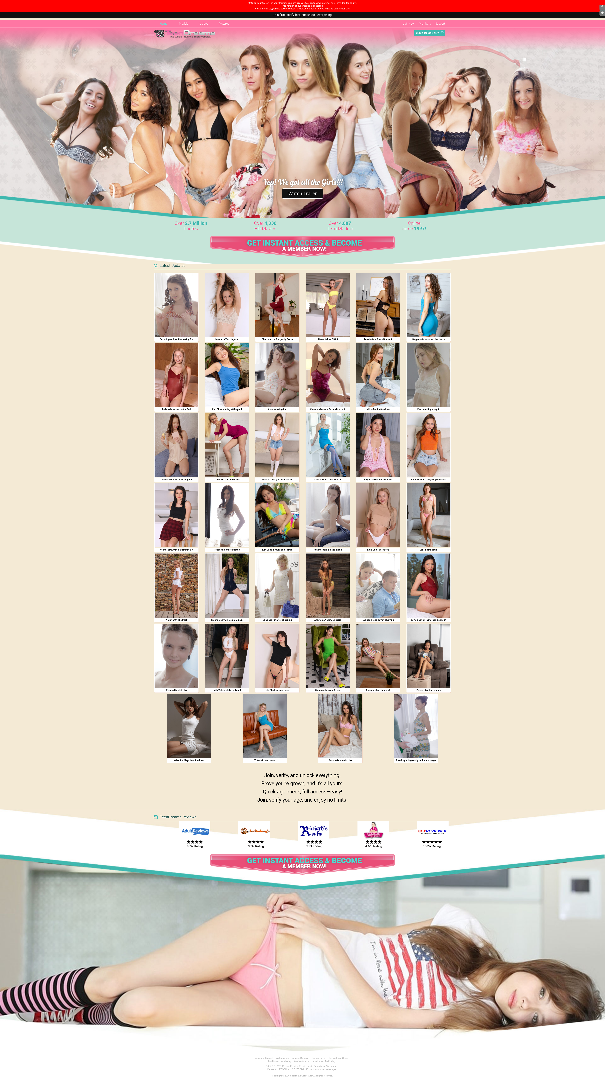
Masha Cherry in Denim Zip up (226, 620)
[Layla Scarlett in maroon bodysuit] (428, 586)
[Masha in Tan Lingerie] (227, 305)
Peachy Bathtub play (176, 690)
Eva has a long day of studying (378, 620)
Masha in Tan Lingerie (226, 339)
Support (440, 23)
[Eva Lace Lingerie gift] (428, 375)
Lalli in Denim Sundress (378, 409)
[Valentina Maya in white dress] (189, 726)
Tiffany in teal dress (264, 760)
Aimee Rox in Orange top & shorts (428, 479)
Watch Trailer (302, 193)
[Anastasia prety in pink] (340, 726)
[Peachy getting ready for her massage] (416, 726)
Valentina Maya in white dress (189, 760)
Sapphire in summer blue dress (428, 339)
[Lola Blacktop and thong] (277, 656)
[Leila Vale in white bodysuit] (227, 656)
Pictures (224, 23)
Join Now (409, 23)
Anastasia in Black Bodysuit (378, 339)
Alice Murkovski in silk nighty (176, 479)
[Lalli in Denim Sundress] (378, 375)
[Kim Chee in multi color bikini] (277, 515)
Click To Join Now (427, 32)
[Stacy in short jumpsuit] (378, 656)
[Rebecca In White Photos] (227, 515)
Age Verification (301, 1061)
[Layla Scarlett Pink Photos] (378, 445)
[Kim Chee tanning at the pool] (227, 375)
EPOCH (283, 1069)
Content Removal (300, 1058)
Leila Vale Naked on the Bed (176, 409)
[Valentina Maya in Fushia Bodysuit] (328, 375)
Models (183, 23)
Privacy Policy (319, 1058)
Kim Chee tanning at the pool (227, 409)
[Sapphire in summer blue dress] (428, 305)
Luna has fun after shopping (277, 620)
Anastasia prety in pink (340, 760)
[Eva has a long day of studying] (378, 586)
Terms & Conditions (338, 1058)
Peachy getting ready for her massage (416, 760)
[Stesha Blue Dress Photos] (328, 445)
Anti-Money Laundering (279, 1061)
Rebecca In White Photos (227, 549)
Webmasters (282, 1058)
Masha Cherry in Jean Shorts (277, 479)
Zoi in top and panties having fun (176, 339)
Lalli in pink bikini (429, 549)
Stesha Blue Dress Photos (327, 479)
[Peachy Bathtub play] (176, 656)
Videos (204, 23)
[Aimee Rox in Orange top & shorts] (428, 445)
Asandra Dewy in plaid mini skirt (176, 549)
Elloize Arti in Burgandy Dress (277, 339)
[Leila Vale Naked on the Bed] (176, 375)
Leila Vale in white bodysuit (227, 690)
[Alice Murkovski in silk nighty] (176, 445)
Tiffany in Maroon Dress (227, 479)
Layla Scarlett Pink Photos (378, 479)
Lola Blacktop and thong (277, 690)
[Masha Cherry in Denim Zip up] (227, 586)
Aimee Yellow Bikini (328, 339)
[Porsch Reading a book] (428, 656)
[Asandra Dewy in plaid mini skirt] (176, 515)
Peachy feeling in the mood (328, 549)
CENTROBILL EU (300, 1069)
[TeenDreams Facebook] (602, 7)
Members (425, 23)
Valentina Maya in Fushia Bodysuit (328, 409)
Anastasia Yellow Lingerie (327, 620)
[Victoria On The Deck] (176, 586)
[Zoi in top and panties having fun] (176, 305)
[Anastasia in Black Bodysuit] (378, 305)
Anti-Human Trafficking (323, 1061)
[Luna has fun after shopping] (277, 586)
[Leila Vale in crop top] (378, 515)
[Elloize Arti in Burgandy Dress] (277, 305)
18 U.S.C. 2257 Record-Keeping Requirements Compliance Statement (301, 1066)
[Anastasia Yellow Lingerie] (328, 586)
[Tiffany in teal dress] (265, 726)
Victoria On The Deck (176, 620)
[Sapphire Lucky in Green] (328, 656)
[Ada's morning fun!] (277, 375)
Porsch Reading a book (428, 690)
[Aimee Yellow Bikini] (328, 305)
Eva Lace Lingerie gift (428, 409)
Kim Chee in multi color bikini (277, 549)
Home (163, 23)
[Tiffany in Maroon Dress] (227, 445)
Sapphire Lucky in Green (327, 690)
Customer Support (264, 1058)
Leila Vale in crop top (378, 549)
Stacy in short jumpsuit (378, 690)
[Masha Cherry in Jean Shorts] (277, 445)
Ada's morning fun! (277, 409)
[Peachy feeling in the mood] (328, 515)
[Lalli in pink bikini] (428, 515)
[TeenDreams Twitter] (602, 13)
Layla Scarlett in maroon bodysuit (428, 620)
